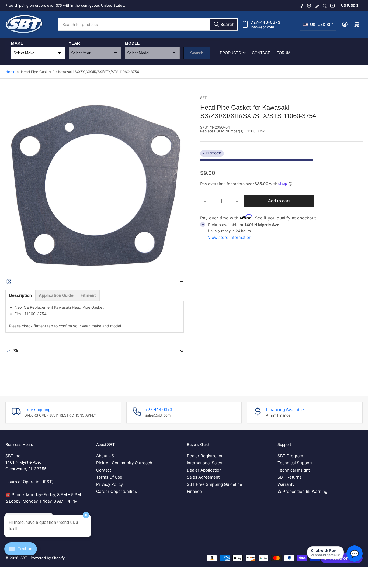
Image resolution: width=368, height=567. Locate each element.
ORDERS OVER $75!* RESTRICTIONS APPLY (60, 415)
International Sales (204, 462)
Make (17, 43)
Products (230, 53)
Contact (261, 53)
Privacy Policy (109, 484)
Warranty (285, 484)
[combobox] (148, 24)
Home (10, 72)
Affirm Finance (278, 415)
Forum (283, 53)
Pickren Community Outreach (124, 462)
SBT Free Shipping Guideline (214, 484)
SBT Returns (289, 477)
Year (74, 43)
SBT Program (290, 455)
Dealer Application (204, 470)
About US (105, 455)
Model (132, 43)
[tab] (20, 295)
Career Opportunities (116, 491)
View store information (229, 237)
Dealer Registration (205, 455)
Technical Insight (293, 470)
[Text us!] (20, 553)
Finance (194, 491)
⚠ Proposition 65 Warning (302, 491)
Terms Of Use (109, 477)
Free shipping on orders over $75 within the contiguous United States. (65, 5)
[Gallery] (94, 184)
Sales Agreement (203, 477)
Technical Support (295, 462)
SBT (203, 97)
